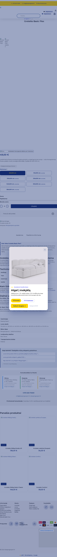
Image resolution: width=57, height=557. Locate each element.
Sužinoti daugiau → (19, 306)
